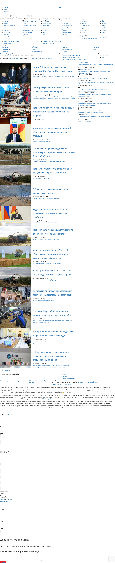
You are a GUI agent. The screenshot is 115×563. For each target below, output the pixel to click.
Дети (103, 20)
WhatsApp (35, 47)
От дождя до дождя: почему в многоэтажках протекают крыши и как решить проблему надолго (94, 117)
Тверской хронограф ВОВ (89, 38)
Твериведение (8, 36)
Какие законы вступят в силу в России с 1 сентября (93, 78)
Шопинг (104, 30)
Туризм (104, 21)
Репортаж (6, 34)
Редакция (9, 54)
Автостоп (25, 34)
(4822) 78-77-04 (32, 58)
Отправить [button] (3, 562)
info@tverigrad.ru (47, 58)
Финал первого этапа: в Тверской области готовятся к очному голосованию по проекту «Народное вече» (96, 111)
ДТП (63, 29)
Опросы (104, 57)
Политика (45, 27)
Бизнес (104, 32)
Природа (104, 25)
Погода (104, 27)
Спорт (44, 30)
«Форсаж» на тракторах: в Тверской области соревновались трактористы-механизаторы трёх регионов (51, 253)
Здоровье (85, 21)
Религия (104, 29)
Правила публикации (68, 378)
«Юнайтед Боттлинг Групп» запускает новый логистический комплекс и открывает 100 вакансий (51, 355)
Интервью (6, 30)
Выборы (84, 32)
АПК (83, 29)
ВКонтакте (5, 47)
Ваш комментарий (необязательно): (19, 551)
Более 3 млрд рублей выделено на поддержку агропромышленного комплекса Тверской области (54, 152)
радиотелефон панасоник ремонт (70, 381)
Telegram (5, 51)
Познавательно (66, 32)
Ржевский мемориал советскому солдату (94, 37)
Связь (83, 27)
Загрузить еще (5, 370)
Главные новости (83, 62)
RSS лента (96, 47)
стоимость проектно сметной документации (67, 383)
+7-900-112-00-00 (15, 58)
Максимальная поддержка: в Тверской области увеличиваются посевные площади (52, 131)
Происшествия (47, 23)
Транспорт (65, 27)
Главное (6, 9)
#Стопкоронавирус (9, 25)
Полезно (64, 34)
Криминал (65, 23)
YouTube (64, 51)
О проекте (3, 54)
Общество (46, 21)
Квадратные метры (28, 30)
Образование (86, 20)
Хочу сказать (7, 29)
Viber (33, 49)
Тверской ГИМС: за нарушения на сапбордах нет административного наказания (93, 90)
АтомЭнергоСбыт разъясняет (28, 28)
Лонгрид (88, 69)
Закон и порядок (67, 25)
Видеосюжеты (106, 56)
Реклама (14, 54)
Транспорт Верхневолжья (11, 41)
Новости (6, 7)
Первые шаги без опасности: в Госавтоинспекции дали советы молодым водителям (94, 104)
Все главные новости (84, 121)
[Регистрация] (61, 7)
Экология (104, 23)
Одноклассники (6, 49)
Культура (45, 29)
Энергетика (85, 25)
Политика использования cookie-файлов (74, 59)
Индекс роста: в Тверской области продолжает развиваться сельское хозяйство (50, 213)
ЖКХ (63, 21)
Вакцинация (7, 43)
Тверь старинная (28, 32)
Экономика (46, 25)
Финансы (84, 23)
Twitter (94, 49)
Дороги (64, 30)
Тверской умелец (28, 36)
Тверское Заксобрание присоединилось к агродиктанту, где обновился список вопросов (53, 111)
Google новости (67, 49)
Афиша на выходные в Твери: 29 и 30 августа (91, 100)
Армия (84, 30)
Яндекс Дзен (66, 47)
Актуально (7, 27)
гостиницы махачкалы (94, 381)
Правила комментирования (70, 57)
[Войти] (59, 7)
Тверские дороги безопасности (52, 41)
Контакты (6, 11)
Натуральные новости (29, 25)
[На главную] (18, 3)
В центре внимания (48, 43)
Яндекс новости (37, 51)
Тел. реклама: (71, 56)
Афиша (45, 32)
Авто (44, 34)
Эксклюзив (7, 32)
